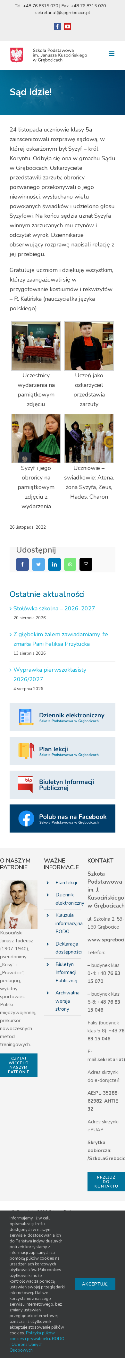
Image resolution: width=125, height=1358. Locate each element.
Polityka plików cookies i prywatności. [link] (32, 1336)
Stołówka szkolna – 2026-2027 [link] (54, 608)
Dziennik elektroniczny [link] (68, 899)
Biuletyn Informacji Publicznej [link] (66, 972)
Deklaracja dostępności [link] (68, 948)
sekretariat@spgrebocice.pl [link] (62, 13)
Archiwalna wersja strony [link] (67, 1001)
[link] (57, 26)
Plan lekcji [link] (66, 882)
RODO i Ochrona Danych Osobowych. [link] (37, 1344)
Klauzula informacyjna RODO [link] (68, 923)
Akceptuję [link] (95, 1284)
